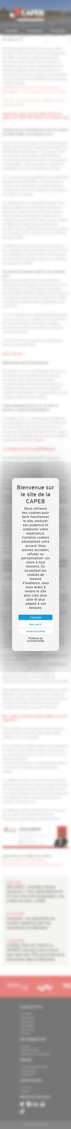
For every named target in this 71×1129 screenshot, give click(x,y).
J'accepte (35, 617)
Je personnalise (35, 631)
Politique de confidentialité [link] (35, 639)
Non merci (35, 624)
